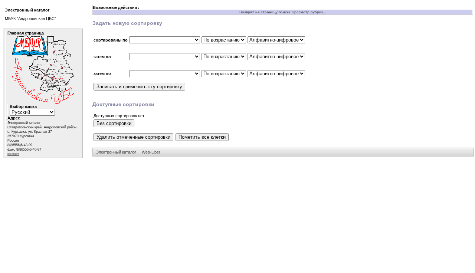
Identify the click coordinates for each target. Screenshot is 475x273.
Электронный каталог (116, 152)
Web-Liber (151, 152)
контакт (13, 154)
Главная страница (25, 33)
